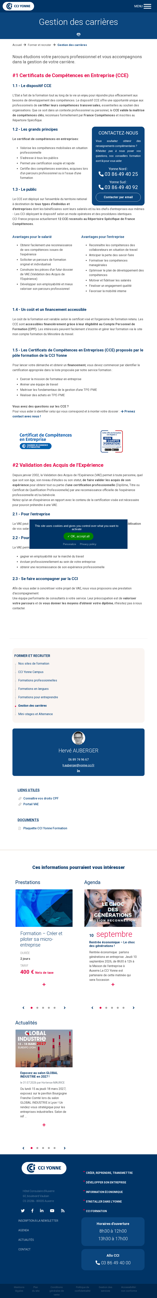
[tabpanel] (44, 944)
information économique (104, 1192)
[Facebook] (32, 1211)
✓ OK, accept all (78, 536)
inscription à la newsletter (38, 1220)
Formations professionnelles (37, 680)
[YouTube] (52, 1211)
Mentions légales (19, 1289)
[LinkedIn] (41, 1211)
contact (24, 1249)
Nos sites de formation (33, 663)
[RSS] (63, 1211)
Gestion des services (105, 1289)
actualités (26, 1239)
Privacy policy (88, 544)
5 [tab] (55, 1008)
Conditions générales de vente (56, 1291)
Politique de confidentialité (82, 1289)
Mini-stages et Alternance (35, 714)
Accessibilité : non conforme (129, 1289)
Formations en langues (33, 689)
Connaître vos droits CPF (41, 798)
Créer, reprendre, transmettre (109, 1172)
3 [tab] (43, 1008)
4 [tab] (49, 1008)
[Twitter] (23, 1211)
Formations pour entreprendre (38, 697)
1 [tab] (32, 1008)
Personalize (69, 544)
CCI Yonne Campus (30, 672)
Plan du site (35, 1289)
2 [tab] (37, 1008)
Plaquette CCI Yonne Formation (45, 828)
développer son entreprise (106, 1182)
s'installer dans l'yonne (104, 1201)
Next (65, 1007)
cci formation (96, 1211)
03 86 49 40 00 (115, 1262)
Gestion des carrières (32, 705)
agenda (23, 1230)
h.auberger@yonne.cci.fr (78, 765)
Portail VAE (31, 804)
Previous (23, 1007)
